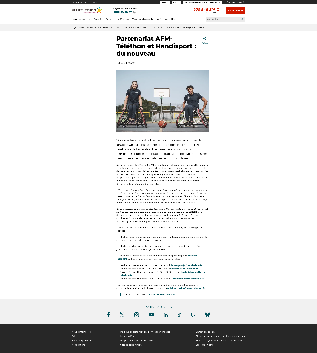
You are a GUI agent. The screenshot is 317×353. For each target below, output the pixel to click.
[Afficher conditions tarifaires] (134, 12)
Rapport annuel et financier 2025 (136, 340)
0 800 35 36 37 (122, 12)
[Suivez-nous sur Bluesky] (207, 317)
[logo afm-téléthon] (87, 13)
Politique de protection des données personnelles (145, 332)
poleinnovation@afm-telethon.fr (186, 288)
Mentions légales (128, 336)
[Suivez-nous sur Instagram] (136, 316)
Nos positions (78, 345)
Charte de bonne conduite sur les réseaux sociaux (220, 336)
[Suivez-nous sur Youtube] (151, 316)
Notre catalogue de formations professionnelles (219, 340)
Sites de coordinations (131, 345)
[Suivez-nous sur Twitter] (122, 316)
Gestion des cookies (205, 332)
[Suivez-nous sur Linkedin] (166, 316)
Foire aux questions (81, 340)
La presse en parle (204, 345)
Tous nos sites (78, 2)
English (94, 2)
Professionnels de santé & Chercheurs (202, 3)
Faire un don (235, 10)
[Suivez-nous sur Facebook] (108, 316)
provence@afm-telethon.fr (188, 278)
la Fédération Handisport (160, 294)
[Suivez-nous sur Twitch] (193, 316)
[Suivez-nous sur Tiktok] (179, 316)
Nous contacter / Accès (83, 332)
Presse (176, 3)
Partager (205, 43)
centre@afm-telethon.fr (184, 268)
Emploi (165, 3)
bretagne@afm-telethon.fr (186, 265)
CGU (74, 336)
